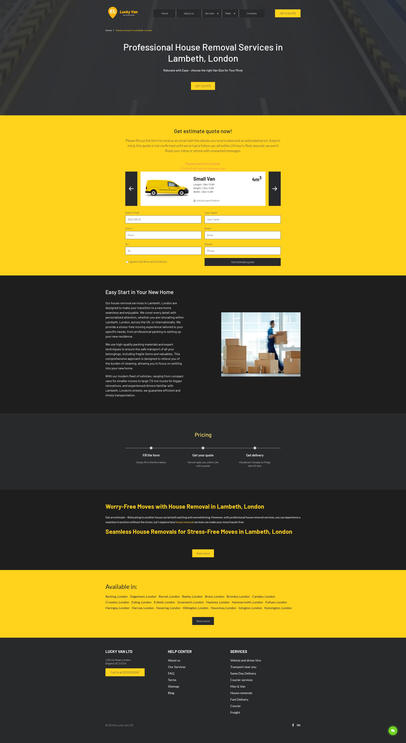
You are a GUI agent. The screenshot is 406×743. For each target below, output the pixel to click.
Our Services (177, 667)
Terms (172, 680)
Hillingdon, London (195, 608)
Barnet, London (169, 596)
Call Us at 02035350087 (125, 672)
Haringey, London (117, 608)
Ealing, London (141, 602)
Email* (208, 228)
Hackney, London (217, 602)
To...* (127, 244)
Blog (171, 693)
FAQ (171, 673)
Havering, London (168, 608)
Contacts (252, 13)
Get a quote (288, 13)
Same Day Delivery (243, 673)
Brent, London (214, 596)
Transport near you (243, 667)
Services (209, 13)
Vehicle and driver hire (245, 660)
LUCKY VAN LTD (118, 651)
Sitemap (173, 686)
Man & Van (237, 686)
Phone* (209, 244)
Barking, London (116, 596)
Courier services (241, 680)
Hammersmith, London (247, 602)
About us (189, 13)
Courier (235, 706)
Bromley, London (238, 596)
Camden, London (263, 596)
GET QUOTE (203, 86)
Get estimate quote (242, 262)
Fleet (228, 13)
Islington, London (250, 608)
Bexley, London (192, 596)
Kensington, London (278, 608)
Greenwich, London (190, 602)
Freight (235, 712)
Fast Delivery (239, 699)
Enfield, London (164, 602)
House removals (241, 693)
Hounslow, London (223, 608)
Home (164, 13)
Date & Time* (132, 212)
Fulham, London (276, 602)
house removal (185, 522)
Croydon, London (117, 602)
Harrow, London (143, 608)
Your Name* (211, 212)
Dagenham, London (143, 596)
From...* (129, 228)
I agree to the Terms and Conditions (147, 261)
